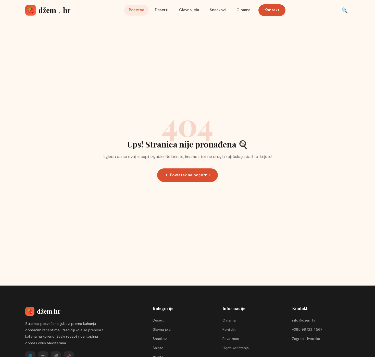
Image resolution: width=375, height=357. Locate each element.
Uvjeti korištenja (235, 348)
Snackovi (218, 10)
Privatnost (231, 338)
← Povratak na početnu (187, 175)
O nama (243, 10)
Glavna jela (189, 10)
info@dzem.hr (304, 320)
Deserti (161, 10)
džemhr (49, 10)
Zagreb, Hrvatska (306, 338)
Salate (158, 348)
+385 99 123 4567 (307, 329)
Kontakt (272, 10)
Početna (136, 10)
